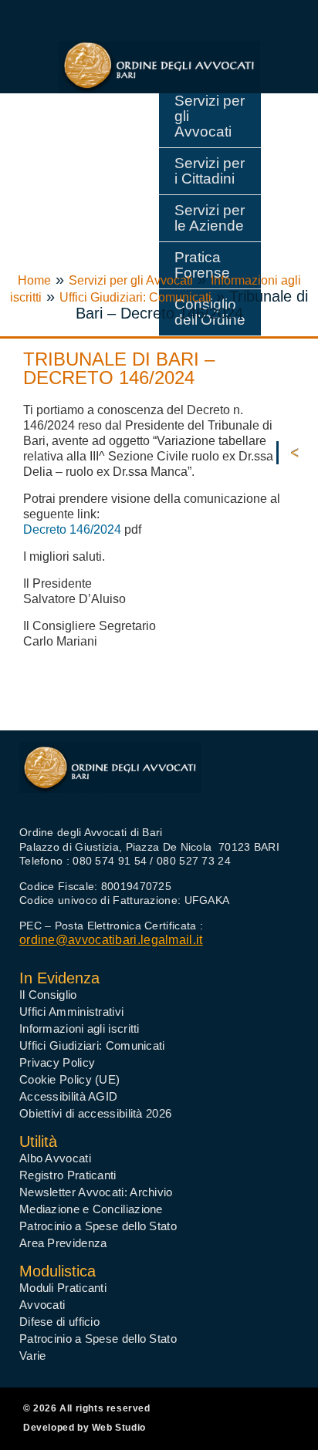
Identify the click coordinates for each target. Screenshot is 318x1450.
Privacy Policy (57, 1062)
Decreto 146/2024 (72, 529)
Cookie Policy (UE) (69, 1079)
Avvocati (42, 1304)
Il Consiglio (48, 994)
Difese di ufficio (59, 1321)
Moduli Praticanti (63, 1287)
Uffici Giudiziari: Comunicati (135, 297)
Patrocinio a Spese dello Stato (98, 1225)
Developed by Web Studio (84, 1427)
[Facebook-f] (29, 803)
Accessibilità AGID (68, 1096)
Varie (32, 1355)
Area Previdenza (63, 1242)
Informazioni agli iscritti (79, 1028)
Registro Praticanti (68, 1175)
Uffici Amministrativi (71, 1011)
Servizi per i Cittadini (209, 171)
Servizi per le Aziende (209, 218)
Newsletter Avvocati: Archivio (96, 1192)
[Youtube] (58, 803)
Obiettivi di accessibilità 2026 (95, 1113)
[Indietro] (298, 452)
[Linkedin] (86, 803)
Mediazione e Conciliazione (91, 1209)
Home (34, 280)
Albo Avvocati (55, 1158)
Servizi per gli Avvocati (209, 116)
